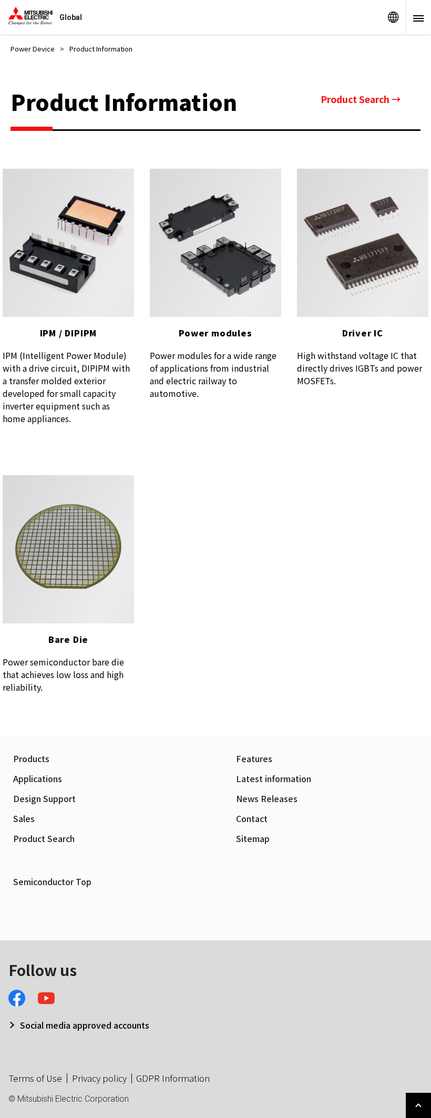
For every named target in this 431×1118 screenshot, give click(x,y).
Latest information (273, 779)
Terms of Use (35, 1077)
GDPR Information (173, 1077)
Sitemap (253, 839)
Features (254, 759)
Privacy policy (99, 1077)
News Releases (266, 799)
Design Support (44, 799)
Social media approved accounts (84, 1025)
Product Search (44, 839)
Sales (24, 819)
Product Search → (361, 99)
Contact (252, 819)
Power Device (33, 49)
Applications (37, 779)
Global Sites (393, 17)
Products (31, 759)
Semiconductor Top (52, 882)
